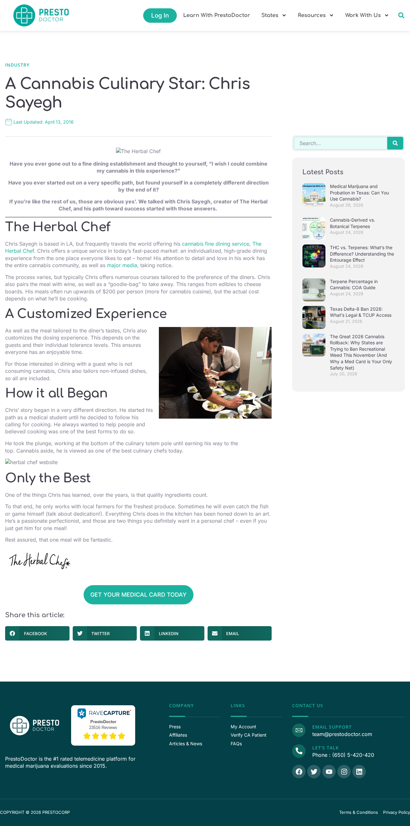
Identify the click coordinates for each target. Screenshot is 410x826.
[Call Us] (299, 751)
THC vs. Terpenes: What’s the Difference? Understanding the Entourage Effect (362, 254)
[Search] (395, 143)
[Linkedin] (359, 771)
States (269, 15)
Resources (312, 15)
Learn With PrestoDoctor (216, 15)
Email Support (332, 727)
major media (122, 265)
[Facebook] (299, 771)
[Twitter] (314, 771)
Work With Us (363, 15)
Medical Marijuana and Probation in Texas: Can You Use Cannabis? (359, 192)
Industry (17, 65)
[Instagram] (344, 771)
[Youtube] (329, 771)
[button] (401, 15)
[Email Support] (299, 730)
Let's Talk (325, 748)
